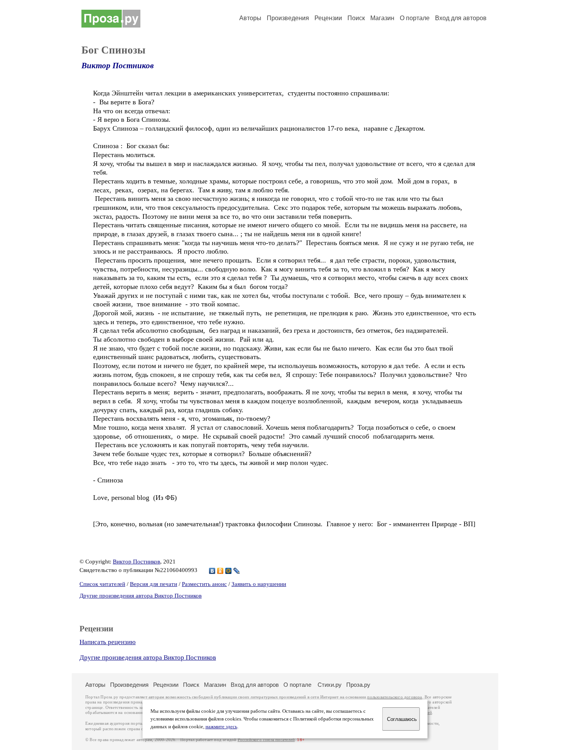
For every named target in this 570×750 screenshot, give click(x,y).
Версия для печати (153, 584)
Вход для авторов (461, 18)
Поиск (356, 18)
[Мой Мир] (229, 571)
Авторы (250, 18)
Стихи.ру (330, 684)
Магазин (382, 18)
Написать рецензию (107, 642)
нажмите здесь (221, 726)
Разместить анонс (204, 584)
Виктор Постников (117, 65)
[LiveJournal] (237, 571)
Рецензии (328, 18)
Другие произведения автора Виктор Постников (140, 596)
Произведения (288, 18)
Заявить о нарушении (258, 584)
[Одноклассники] (220, 571)
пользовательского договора (394, 697)
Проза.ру (358, 684)
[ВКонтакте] (212, 571)
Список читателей (102, 584)
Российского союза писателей (266, 740)
